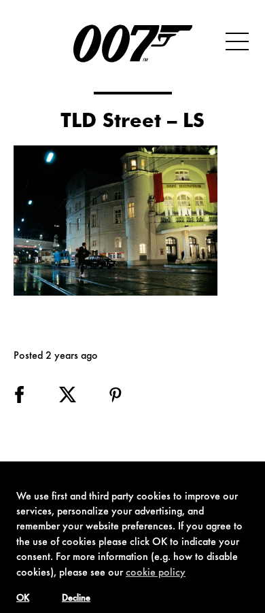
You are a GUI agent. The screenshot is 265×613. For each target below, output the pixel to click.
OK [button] (22, 598)
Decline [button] (76, 598)
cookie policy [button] (156, 572)
